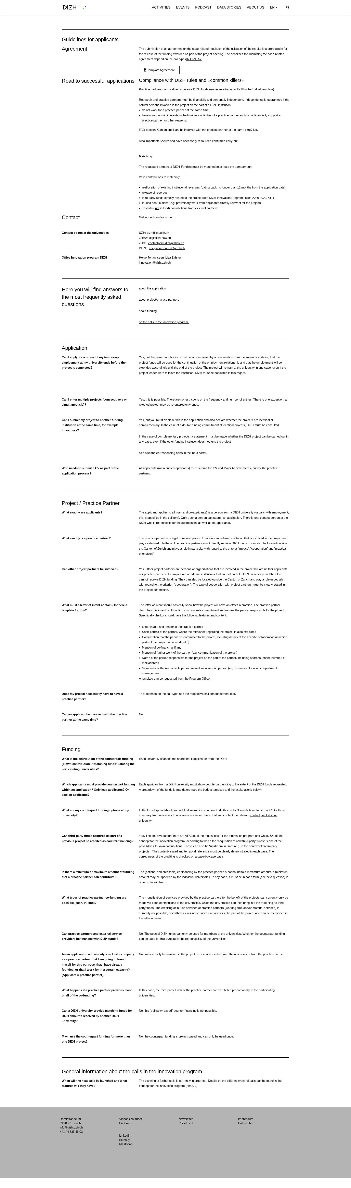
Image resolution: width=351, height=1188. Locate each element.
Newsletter (186, 1119)
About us (255, 7)
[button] (276, 7)
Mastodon (125, 1144)
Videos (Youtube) (130, 1119)
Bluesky (124, 1139)
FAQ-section (147, 129)
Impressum (245, 1119)
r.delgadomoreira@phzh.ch (167, 248)
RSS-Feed (186, 1123)
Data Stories (229, 7)
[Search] (287, 7)
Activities (161, 7)
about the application (152, 288)
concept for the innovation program (162, 1085)
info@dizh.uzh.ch (71, 1127)
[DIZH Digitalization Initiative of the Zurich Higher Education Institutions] (74, 7)
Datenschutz (246, 1123)
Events (183, 7)
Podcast (203, 7)
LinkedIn (124, 1135)
